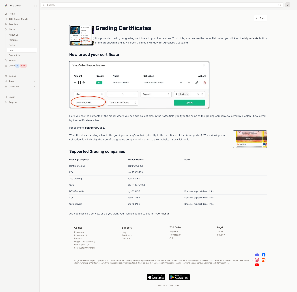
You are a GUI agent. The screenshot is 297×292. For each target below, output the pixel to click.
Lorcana (78, 238)
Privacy (221, 234)
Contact (126, 238)
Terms (220, 231)
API (171, 237)
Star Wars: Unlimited (84, 247)
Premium (174, 231)
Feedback (127, 235)
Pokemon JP (80, 235)
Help (124, 232)
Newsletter (175, 234)
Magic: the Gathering (84, 241)
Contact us (163, 213)
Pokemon (79, 232)
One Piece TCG (82, 244)
